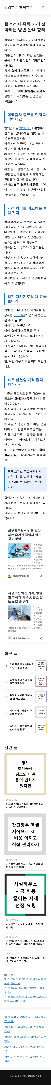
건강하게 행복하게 (18, 7)
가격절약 (13, 979)
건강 (10, 974)
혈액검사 (25, 128)
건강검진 (19, 315)
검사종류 (35, 979)
